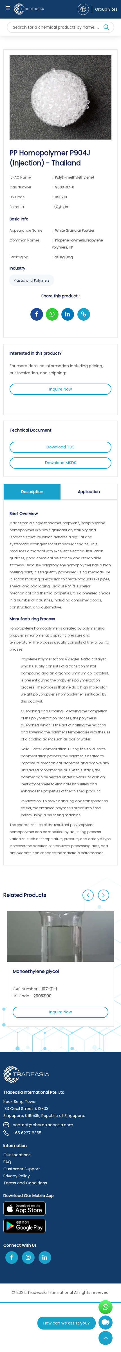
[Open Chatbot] (105, 1325)
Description (32, 491)
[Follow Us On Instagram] (28, 1257)
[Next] (103, 895)
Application (89, 491)
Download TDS (60, 447)
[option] (60, 968)
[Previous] (88, 895)
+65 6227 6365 (27, 1133)
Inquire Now (60, 389)
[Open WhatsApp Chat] (105, 1307)
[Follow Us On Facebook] (11, 1257)
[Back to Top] (105, 1338)
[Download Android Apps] (60, 1227)
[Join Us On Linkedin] (45, 1257)
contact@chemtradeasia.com (43, 1125)
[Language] (83, 9)
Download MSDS (60, 463)
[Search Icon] (106, 28)
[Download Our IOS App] (57, 1210)
